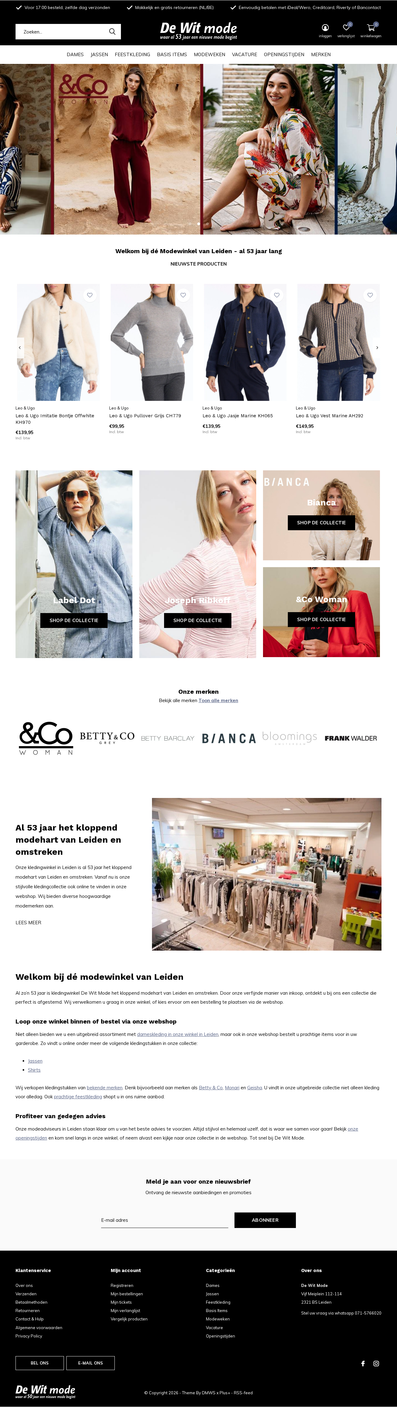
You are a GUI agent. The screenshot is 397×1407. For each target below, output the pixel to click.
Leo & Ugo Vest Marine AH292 (329, 416)
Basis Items (172, 54)
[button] (189, 223)
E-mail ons (90, 1362)
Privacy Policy (29, 1335)
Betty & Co (211, 1088)
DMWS (209, 1392)
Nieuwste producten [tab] (199, 264)
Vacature (244, 54)
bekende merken (105, 1088)
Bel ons (40, 1362)
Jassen (99, 54)
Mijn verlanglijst (125, 1310)
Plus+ (225, 1392)
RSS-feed (243, 1392)
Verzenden (26, 1293)
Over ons (24, 1285)
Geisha (254, 1088)
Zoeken (112, 31)
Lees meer (28, 922)
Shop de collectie (74, 620)
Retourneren (28, 1310)
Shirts (34, 1070)
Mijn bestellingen (127, 1293)
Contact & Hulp (30, 1318)
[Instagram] (376, 1363)
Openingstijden (284, 54)
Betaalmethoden (31, 1302)
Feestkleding (132, 54)
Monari (232, 1088)
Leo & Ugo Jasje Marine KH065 (238, 416)
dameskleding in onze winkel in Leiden (177, 1034)
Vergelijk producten (129, 1318)
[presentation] (19, 348)
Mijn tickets (121, 1302)
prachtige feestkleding (78, 1097)
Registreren (122, 1285)
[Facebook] (363, 1363)
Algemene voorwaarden (39, 1327)
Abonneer (265, 1220)
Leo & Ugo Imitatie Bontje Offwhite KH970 (55, 419)
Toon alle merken (218, 700)
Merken (321, 54)
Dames (75, 54)
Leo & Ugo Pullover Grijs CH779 (145, 416)
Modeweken (209, 54)
